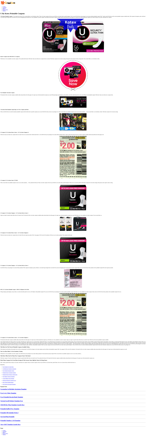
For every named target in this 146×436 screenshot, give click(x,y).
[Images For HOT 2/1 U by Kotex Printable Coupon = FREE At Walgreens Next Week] (73, 278)
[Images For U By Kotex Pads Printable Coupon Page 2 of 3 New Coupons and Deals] (73, 102)
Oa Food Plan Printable (7, 416)
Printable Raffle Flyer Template (9, 409)
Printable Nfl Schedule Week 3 (9, 412)
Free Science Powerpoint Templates (9, 384)
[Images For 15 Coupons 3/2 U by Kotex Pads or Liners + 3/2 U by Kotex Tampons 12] (73, 122)
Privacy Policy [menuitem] (5, 9)
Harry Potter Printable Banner (8, 382)
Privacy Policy (5, 433)
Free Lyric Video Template (8, 393)
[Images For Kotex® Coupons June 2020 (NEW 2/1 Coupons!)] (73, 37)
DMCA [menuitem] (4, 8)
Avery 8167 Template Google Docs (10, 424)
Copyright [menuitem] (4, 7)
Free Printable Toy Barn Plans (8, 366)
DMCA (4, 432)
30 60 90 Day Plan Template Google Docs (12, 405)
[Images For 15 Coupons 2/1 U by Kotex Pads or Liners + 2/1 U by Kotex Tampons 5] (73, 314)
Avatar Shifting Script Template (8, 378)
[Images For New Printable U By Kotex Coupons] (73, 75)
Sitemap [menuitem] (4, 10)
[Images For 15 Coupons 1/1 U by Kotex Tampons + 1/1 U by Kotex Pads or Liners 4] (73, 250)
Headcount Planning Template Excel (9, 380)
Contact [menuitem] (4, 6)
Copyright (4, 431)
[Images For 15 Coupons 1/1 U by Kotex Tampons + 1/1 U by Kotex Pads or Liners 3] (73, 197)
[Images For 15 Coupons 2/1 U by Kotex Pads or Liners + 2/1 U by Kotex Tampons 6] (73, 224)
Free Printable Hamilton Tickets (8, 370)
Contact (4, 430)
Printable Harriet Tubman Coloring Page (10, 374)
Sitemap (4, 434)
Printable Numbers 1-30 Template (10, 420)
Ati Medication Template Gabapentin (9, 368)
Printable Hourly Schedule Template (9, 372)
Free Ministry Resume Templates (9, 376)
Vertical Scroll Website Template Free (11, 401)
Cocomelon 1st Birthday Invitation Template (13, 389)
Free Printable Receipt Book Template (11, 397)
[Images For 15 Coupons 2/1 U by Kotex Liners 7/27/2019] (73, 157)
